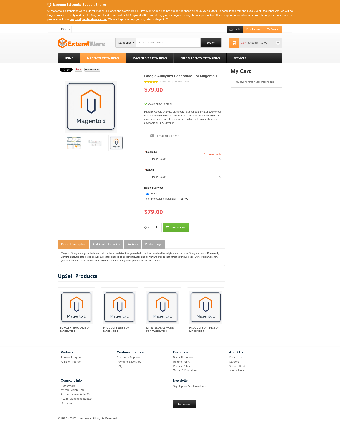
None (154, 193)
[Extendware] (81, 43)
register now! (253, 29)
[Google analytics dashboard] (74, 143)
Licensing (151, 152)
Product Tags (153, 244)
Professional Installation (169, 199)
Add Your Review (182, 82)
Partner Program (71, 357)
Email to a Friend (168, 136)
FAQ (119, 366)
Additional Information (106, 244)
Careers (234, 361)
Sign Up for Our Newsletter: (190, 386)
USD (63, 29)
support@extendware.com (88, 19)
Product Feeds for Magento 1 (116, 329)
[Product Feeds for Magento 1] (119, 308)
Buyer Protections (184, 357)
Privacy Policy (181, 366)
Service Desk (237, 366)
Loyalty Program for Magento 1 (75, 329)
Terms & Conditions (185, 370)
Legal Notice (238, 370)
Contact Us (236, 357)
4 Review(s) (165, 82)
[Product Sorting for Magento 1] (205, 308)
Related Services (154, 187)
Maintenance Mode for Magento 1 (160, 329)
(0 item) (253, 42)
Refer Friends (92, 69)
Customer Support (128, 357)
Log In (236, 29)
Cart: (244, 42)
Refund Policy (181, 361)
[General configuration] (95, 143)
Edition (149, 170)
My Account (273, 29)
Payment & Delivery (129, 361)
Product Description (73, 244)
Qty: (147, 227)
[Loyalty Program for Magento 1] (76, 308)
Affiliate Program (71, 361)
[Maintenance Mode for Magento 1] (162, 308)
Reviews (132, 244)
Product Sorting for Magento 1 (204, 329)
